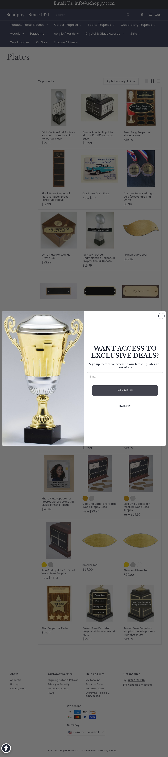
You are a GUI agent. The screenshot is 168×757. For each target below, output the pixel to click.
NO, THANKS (125, 405)
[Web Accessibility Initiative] (6, 748)
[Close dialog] (161, 316)
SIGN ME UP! (125, 390)
